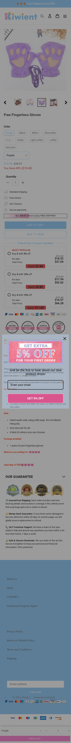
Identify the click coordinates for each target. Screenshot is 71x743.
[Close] (65, 338)
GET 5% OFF (35, 398)
